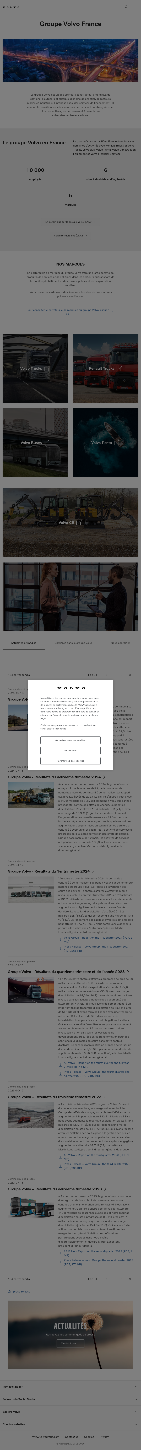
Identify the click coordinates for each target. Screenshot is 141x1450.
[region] (70, 725)
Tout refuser (71, 750)
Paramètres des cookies (70, 761)
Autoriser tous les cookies (70, 740)
